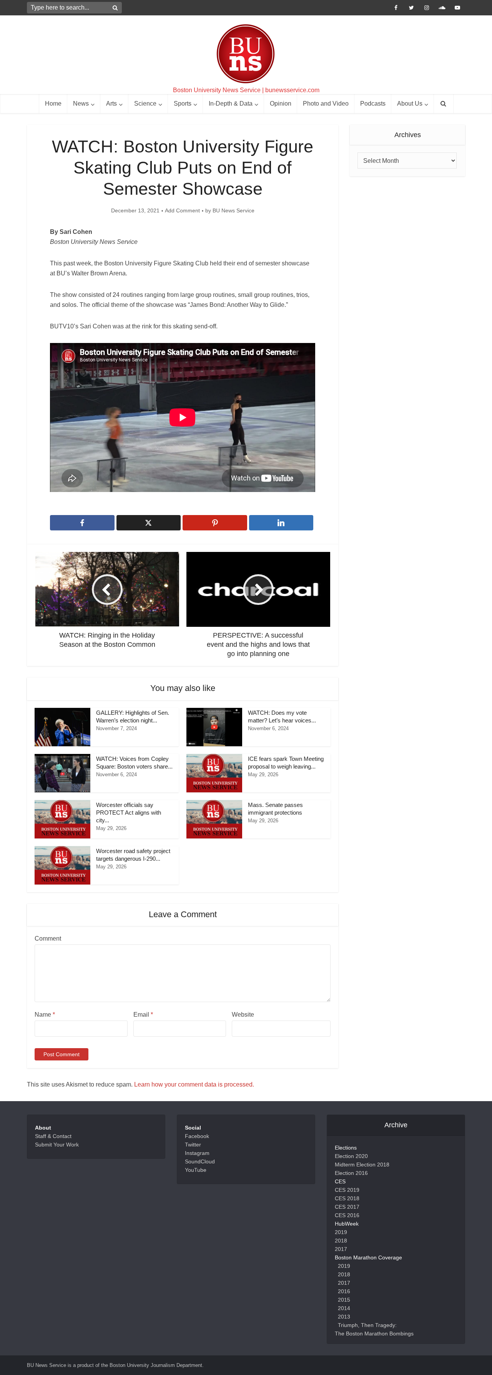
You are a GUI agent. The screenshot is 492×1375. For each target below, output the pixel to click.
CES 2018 (347, 1198)
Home (53, 103)
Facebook (197, 1136)
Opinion (280, 103)
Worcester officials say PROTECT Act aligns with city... (128, 813)
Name (45, 1014)
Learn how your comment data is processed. (194, 1084)
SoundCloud (200, 1161)
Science (145, 103)
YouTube (195, 1170)
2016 (344, 1291)
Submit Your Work (57, 1144)
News (81, 103)
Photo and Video (326, 103)
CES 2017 (347, 1207)
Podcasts (373, 103)
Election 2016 (351, 1173)
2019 (341, 1232)
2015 (344, 1300)
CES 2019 (347, 1190)
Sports (182, 103)
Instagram (197, 1153)
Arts (111, 103)
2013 (344, 1317)
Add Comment (182, 210)
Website (243, 1014)
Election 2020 (351, 1156)
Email (143, 1014)
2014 (344, 1308)
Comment (48, 938)
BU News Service (233, 210)
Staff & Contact (53, 1136)
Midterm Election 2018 (362, 1164)
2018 (341, 1241)
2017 (341, 1249)
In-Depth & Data (231, 103)
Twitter (193, 1144)
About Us (409, 103)
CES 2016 (347, 1215)
